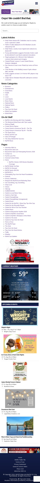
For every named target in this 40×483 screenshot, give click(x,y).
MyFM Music (9, 141)
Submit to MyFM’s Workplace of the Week (18, 215)
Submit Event (9, 201)
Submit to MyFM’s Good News (14, 213)
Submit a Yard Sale (11, 195)
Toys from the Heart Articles (13, 230)
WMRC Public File (20, 460)
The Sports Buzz (10, 132)
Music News (9, 101)
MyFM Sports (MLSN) (12, 170)
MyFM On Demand (11, 168)
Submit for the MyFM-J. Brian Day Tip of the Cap (20, 203)
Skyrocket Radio (25, 479)
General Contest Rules (12, 158)
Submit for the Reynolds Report (14, 205)
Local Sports (9, 99)
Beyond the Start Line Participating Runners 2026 (20, 151)
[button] (36, 3)
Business (8, 86)
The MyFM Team (10, 224)
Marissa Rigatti (9, 124)
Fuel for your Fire (10, 156)
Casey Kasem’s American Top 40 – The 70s (18, 128)
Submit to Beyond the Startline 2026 (16, 211)
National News (9, 103)
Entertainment (9, 88)
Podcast (7, 176)
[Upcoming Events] (20, 316)
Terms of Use (9, 222)
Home (7, 160)
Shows (7, 187)
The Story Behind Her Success (14, 139)
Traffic (7, 232)
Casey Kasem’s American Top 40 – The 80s (18, 130)
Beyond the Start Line (11, 149)
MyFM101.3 (8, 172)
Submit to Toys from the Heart (14, 220)
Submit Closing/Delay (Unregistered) (16, 199)
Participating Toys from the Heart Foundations (19, 174)
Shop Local (8, 185)
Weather (7, 234)
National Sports (9, 105)
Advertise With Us (10, 147)
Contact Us (8, 154)
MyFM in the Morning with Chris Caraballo (18, 120)
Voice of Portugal (10, 136)
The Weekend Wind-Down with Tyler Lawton (18, 122)
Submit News (9, 209)
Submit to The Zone (11, 218)
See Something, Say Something (14, 182)
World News (9, 113)
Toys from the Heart (11, 109)
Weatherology (30, 480)
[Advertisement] (20, 11)
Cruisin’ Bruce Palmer (11, 126)
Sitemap (7, 189)
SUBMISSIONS (10, 191)
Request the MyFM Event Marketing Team (18, 180)
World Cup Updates (11, 111)
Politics (7, 107)
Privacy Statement (10, 178)
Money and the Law (11, 134)
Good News (8, 90)
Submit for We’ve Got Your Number (16, 207)
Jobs (6, 95)
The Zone (8, 226)
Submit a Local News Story (13, 193)
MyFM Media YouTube (12, 166)
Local (6, 97)
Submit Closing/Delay (11, 197)
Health (7, 93)
